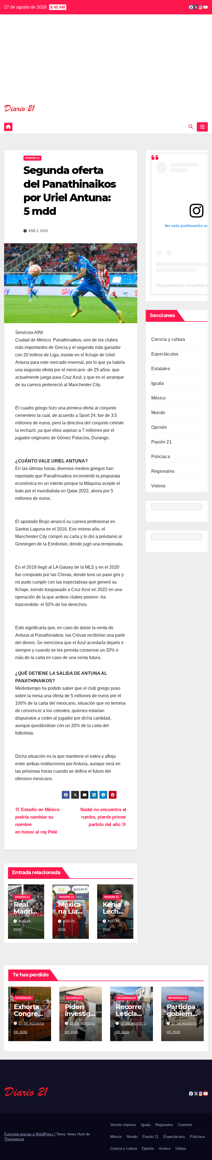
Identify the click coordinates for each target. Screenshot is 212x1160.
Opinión (159, 427)
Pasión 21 (32, 158)
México (158, 398)
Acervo (164, 1148)
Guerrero (185, 1125)
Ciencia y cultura (168, 339)
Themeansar (14, 1139)
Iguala (157, 383)
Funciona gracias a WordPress (29, 1134)
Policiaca (160, 456)
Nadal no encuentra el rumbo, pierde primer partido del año (103, 817)
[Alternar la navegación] (202, 127)
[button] (191, 126)
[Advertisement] (106, 62)
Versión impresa (123, 1125)
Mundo (158, 412)
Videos (158, 486)
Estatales (160, 368)
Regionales (162, 471)
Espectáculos (164, 354)
